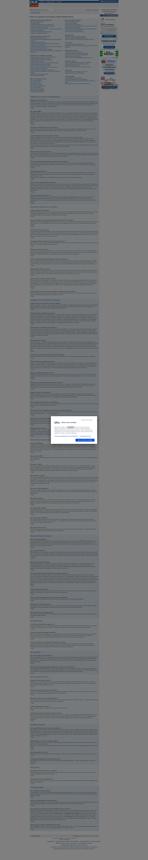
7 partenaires (71, 427)
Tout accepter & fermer (84, 440)
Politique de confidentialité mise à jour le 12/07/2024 (66, 436)
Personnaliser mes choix (85, 436)
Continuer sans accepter (86, 420)
